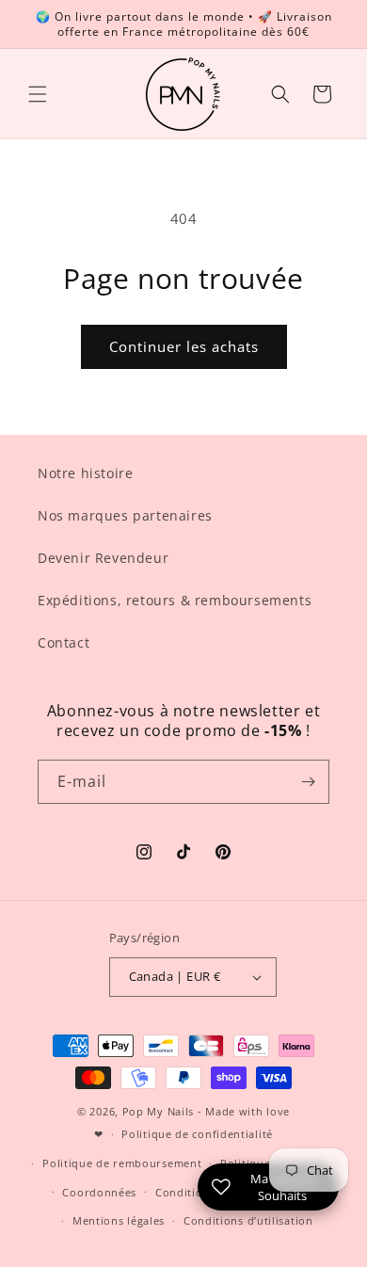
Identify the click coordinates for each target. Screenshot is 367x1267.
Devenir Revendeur (103, 558)
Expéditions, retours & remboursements (174, 600)
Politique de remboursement (121, 1163)
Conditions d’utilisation (248, 1220)
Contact (63, 642)
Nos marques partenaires (125, 515)
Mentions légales (118, 1220)
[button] (37, 94)
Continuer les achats (184, 346)
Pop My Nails (158, 1111)
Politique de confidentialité (197, 1134)
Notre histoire (85, 473)
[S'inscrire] (307, 782)
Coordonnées (99, 1192)
